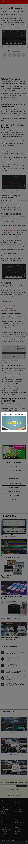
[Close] (25, 414)
